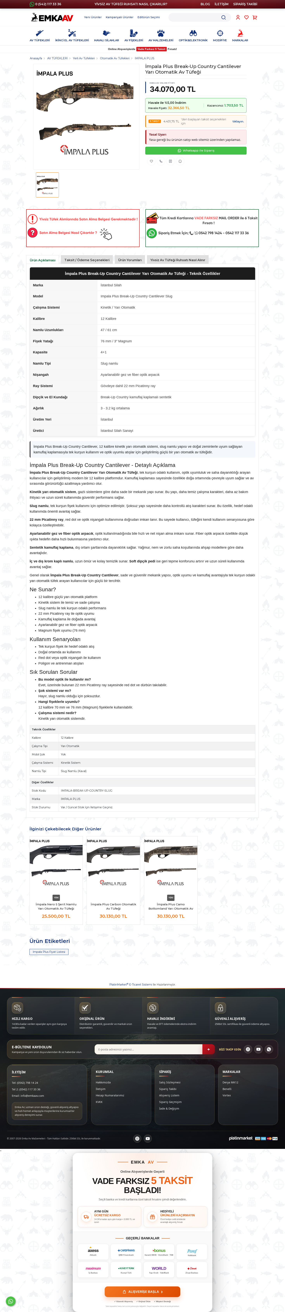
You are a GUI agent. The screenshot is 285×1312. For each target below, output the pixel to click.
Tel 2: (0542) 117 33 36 (26, 1089)
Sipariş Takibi (167, 1089)
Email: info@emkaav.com (28, 1096)
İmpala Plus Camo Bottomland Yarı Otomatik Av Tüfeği (171, 906)
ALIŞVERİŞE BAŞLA (145, 1292)
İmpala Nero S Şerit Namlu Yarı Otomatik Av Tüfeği (56, 906)
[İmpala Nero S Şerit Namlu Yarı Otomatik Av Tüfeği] (56, 864)
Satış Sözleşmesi (169, 1082)
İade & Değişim (169, 1108)
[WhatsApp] (269, 1049)
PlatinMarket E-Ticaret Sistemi (130, 984)
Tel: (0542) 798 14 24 (25, 1083)
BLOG (205, 4)
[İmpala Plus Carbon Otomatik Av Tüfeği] (113, 864)
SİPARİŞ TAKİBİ (245, 4)
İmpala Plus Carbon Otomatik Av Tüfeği (113, 906)
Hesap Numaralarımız (110, 1095)
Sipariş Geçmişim (170, 1102)
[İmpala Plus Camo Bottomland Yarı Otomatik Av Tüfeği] (170, 864)
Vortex (227, 1095)
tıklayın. (238, 121)
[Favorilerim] (246, 17)
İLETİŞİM (222, 4)
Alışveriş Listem (169, 1095)
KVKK (99, 1102)
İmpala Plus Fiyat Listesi (49, 952)
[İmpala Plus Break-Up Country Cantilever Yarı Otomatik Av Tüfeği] (84, 117)
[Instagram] (248, 1049)
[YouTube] (258, 1049)
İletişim (100, 1089)
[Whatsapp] (11, 1301)
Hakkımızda (103, 1082)
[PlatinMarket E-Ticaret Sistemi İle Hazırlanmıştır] (240, 1138)
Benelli (227, 1089)
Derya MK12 (230, 1082)
